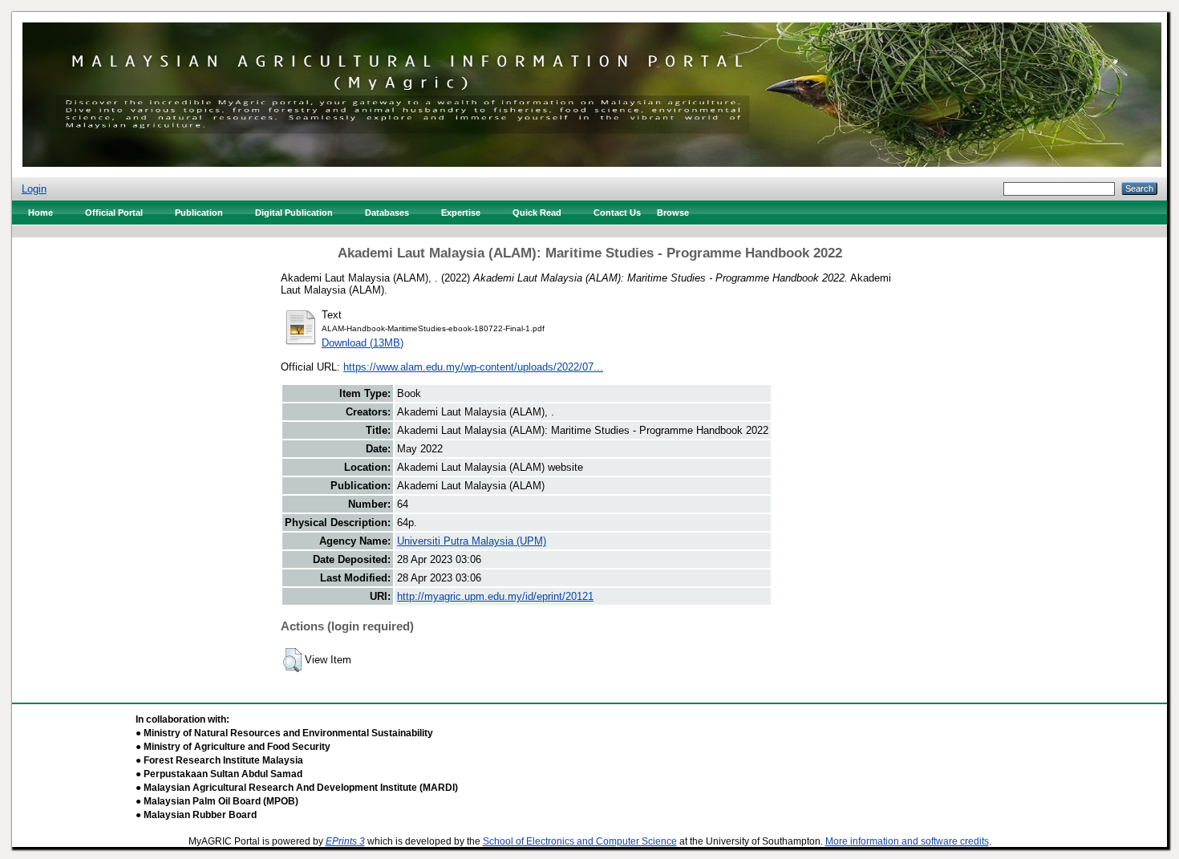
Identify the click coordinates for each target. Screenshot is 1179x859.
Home (40, 212)
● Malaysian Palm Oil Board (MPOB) (217, 801)
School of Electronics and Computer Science (580, 841)
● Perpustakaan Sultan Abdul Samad (219, 774)
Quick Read (537, 212)
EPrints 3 (345, 841)
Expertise (460, 212)
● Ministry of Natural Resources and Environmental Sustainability (284, 733)
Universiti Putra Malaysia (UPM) (471, 541)
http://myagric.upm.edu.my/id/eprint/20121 (495, 596)
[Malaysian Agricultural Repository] (591, 91)
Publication (199, 212)
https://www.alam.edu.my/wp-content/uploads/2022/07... (473, 367)
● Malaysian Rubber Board (196, 815)
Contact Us (617, 212)
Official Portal (114, 212)
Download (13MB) (362, 343)
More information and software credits (907, 841)
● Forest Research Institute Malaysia (219, 760)
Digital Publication (294, 212)
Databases (387, 212)
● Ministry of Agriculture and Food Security (233, 746)
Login (34, 189)
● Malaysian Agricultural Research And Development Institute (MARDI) (297, 787)
